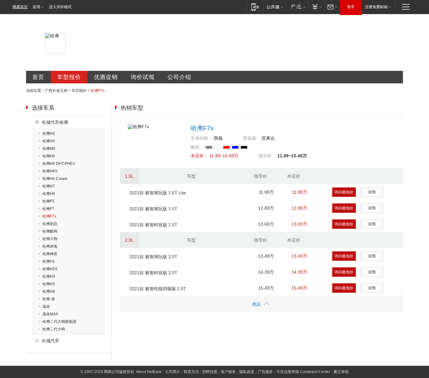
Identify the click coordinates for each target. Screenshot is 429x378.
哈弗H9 (48, 194)
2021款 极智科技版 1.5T (153, 224)
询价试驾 (143, 77)
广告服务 (265, 372)
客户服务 (228, 372)
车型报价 (69, 77)
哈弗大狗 (49, 239)
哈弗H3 (48, 276)
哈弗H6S (49, 171)
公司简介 (172, 372)
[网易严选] (297, 6)
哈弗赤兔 (49, 246)
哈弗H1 (48, 261)
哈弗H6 (48, 156)
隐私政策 (246, 372)
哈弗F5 (48, 201)
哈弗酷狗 (49, 231)
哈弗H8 (48, 291)
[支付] (316, 6)
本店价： (199, 155)
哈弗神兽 (49, 254)
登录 (351, 7)
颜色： (197, 147)
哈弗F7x (49, 216)
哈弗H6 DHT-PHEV (58, 163)
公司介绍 (179, 77)
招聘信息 (209, 372)
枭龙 (46, 306)
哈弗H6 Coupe (55, 178)
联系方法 (191, 372)
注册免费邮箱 (376, 7)
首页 (38, 77)
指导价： (267, 155)
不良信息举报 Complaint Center (303, 372)
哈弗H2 (48, 133)
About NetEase (149, 372)
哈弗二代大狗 (53, 329)
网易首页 (20, 7)
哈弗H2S (49, 269)
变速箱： (251, 138)
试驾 (372, 192)
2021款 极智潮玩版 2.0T (153, 256)
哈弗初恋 (49, 224)
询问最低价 (343, 192)
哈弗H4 (48, 141)
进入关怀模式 (60, 7)
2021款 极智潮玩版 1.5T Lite (157, 192)
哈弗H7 (48, 186)
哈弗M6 (48, 148)
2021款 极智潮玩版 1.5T (153, 208)
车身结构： (202, 138)
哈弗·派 (48, 299)
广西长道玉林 (56, 90)
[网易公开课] (274, 6)
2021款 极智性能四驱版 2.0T (157, 288)
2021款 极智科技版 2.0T (153, 272)
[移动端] (255, 6)
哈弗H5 (48, 284)
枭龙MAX (50, 314)
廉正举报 (341, 372)
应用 (36, 7)
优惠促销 (106, 77)
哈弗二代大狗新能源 (59, 321)
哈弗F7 (48, 209)
